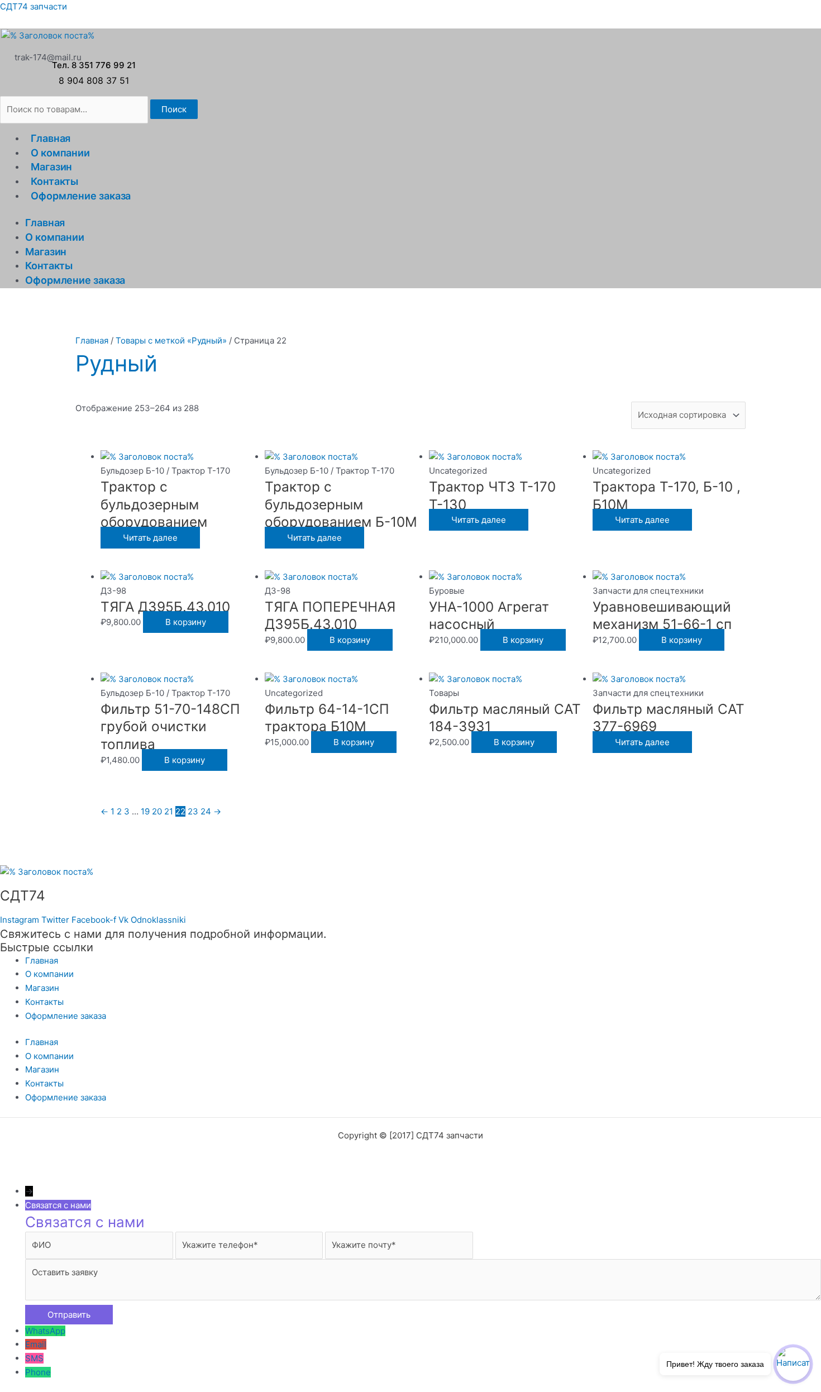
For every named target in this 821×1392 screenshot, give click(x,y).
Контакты (54, 181)
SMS (34, 1358)
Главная (50, 138)
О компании (60, 153)
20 (157, 811)
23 (193, 811)
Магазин (51, 167)
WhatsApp (45, 1331)
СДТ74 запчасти (33, 6)
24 (206, 811)
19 (145, 811)
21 (168, 811)
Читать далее (150, 537)
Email (35, 1344)
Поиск (174, 109)
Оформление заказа (81, 196)
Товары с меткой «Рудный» (171, 340)
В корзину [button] (185, 622)
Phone (38, 1372)
